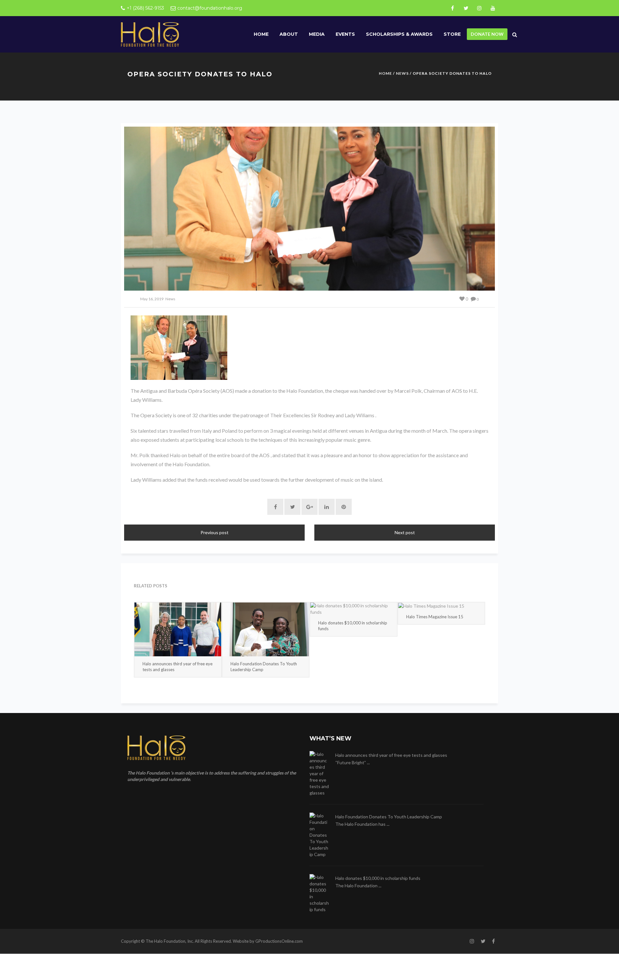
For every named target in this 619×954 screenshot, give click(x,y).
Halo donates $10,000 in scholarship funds (352, 625)
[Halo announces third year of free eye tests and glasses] (177, 629)
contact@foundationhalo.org (209, 8)
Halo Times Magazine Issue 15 (434, 616)
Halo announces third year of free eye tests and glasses (177, 666)
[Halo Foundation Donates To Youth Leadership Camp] (265, 629)
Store (452, 34)
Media (317, 34)
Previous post (215, 532)
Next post (405, 532)
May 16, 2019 (151, 298)
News (402, 73)
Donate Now (487, 34)
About (289, 34)
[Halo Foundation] (150, 34)
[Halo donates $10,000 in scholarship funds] (353, 608)
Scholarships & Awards (399, 34)
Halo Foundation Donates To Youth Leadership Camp (264, 666)
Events (345, 34)
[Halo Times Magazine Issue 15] (441, 605)
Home (261, 34)
